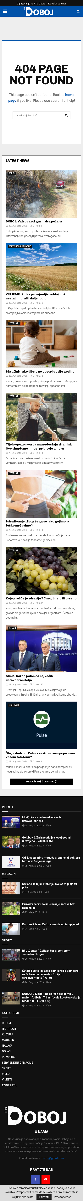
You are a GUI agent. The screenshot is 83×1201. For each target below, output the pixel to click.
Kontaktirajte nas (57, 3)
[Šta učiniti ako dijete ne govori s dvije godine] (41, 344)
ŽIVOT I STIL (14, 323)
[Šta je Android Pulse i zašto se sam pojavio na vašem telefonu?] (41, 725)
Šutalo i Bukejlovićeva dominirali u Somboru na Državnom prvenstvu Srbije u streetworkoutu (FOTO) (50, 974)
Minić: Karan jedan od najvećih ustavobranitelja (29, 678)
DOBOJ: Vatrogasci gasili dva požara (34, 221)
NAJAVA (7, 1045)
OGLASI (6, 1051)
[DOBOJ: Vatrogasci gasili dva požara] (41, 194)
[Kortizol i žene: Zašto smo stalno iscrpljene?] (11, 929)
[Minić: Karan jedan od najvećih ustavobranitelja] (41, 648)
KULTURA (7, 1034)
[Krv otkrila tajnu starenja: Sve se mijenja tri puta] (11, 888)
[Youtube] (46, 1179)
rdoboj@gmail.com (52, 1158)
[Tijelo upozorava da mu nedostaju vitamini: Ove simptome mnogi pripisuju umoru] (41, 417)
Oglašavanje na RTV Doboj (31, 3)
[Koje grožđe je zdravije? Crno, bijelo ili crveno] (41, 571)
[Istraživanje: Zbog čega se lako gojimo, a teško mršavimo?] (41, 494)
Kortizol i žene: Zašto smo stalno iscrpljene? (50, 924)
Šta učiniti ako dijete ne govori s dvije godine (40, 371)
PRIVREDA (8, 1057)
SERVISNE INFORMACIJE (20, 246)
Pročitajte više (62, 1197)
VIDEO (6, 1073)
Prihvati (44, 1196)
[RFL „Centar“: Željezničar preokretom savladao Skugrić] (11, 955)
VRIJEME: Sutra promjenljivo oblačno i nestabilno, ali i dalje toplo (35, 296)
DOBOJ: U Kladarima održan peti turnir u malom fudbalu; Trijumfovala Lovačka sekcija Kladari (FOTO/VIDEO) (51, 997)
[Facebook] (35, 1179)
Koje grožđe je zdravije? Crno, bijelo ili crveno (41, 598)
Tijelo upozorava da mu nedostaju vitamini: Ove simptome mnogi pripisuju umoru (39, 446)
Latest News (18, 161)
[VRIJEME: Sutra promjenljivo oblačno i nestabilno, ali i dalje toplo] (41, 267)
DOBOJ (12, 173)
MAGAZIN (8, 1040)
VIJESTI (12, 628)
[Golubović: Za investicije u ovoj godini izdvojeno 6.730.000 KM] (11, 842)
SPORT (6, 1068)
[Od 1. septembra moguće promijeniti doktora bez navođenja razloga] (11, 862)
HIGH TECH (14, 705)
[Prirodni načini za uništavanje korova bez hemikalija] (11, 908)
